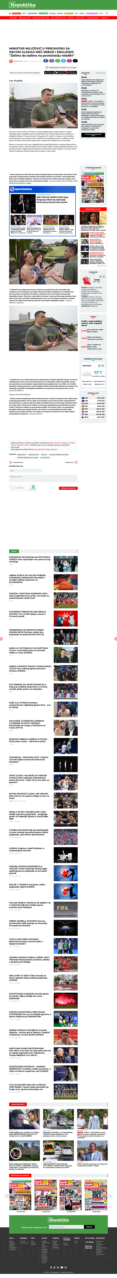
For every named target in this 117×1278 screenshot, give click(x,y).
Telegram (20, 445)
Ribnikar (71, 17)
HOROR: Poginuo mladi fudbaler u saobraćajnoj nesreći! (26, 849)
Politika (80, 1130)
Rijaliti (55, 1243)
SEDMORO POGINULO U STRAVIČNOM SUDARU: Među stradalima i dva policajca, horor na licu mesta (93, 93)
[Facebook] (45, 60)
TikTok (13, 445)
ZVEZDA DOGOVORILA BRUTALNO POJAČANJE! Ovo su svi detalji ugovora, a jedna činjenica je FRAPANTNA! (30, 1014)
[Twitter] (75, 60)
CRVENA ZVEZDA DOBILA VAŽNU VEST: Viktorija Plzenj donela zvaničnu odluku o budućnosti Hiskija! (29, 959)
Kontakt (98, 1249)
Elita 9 (11, 1130)
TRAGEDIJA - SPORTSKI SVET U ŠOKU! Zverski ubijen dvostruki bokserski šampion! (28, 759)
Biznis (77, 1238)
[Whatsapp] (57, 60)
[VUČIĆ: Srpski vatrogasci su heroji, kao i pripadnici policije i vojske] (92, 1150)
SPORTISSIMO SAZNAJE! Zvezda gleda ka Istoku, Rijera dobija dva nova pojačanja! (29, 996)
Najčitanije (100, 73)
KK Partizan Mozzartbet (44, 194)
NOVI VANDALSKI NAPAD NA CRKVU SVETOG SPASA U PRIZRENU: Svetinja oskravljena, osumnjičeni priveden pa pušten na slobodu (93, 115)
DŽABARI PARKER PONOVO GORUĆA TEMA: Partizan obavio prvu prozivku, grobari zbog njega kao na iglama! (66, 230)
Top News (89, 1242)
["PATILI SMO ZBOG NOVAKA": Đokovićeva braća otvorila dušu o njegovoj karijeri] (66, 946)
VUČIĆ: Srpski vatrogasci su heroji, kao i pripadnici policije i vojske (92, 1165)
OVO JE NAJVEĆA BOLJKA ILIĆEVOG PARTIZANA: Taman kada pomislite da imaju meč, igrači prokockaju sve (28, 1087)
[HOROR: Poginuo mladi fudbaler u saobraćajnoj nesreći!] (66, 855)
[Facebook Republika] (51, 1267)
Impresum (99, 1241)
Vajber (26, 445)
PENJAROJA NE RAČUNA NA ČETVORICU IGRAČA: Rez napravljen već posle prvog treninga (30, 559)
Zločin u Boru (80, 17)
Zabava (82, 13)
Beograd (12, 1243)
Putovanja (90, 1238)
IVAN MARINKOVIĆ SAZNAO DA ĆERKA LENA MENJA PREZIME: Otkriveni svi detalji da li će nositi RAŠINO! (92, 82)
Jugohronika (47, 1162)
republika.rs (56, 1272)
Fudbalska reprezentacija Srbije (58, 454)
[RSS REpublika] (62, 1267)
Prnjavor (44, 454)
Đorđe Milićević (21, 454)
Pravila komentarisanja (101, 1247)
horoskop (93, 272)
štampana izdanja (21, 1175)
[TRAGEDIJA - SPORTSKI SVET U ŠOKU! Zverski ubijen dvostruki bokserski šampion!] (66, 764)
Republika (100, 1238)
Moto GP (45, 1253)
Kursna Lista (93, 393)
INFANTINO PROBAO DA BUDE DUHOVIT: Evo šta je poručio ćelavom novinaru (34, 230)
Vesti (24, 13)
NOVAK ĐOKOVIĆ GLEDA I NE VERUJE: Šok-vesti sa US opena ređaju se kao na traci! (29, 796)
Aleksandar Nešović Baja (41, 17)
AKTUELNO (13, 17)
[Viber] (51, 60)
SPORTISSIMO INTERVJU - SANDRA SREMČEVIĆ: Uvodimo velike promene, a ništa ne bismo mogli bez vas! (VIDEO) (30, 1068)
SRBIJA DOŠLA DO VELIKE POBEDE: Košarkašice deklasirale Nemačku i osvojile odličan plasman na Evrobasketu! (27, 578)
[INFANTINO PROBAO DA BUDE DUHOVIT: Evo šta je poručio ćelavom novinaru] (34, 220)
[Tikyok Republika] (54, 1267)
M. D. (20, 61)
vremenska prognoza (93, 359)
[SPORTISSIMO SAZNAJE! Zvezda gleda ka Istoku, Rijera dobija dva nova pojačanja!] (66, 1001)
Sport (26, 61)
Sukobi (33, 1244)
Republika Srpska (34, 454)
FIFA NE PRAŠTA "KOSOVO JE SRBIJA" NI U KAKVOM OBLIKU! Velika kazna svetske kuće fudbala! (30, 905)
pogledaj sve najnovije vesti (93, 135)
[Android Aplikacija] (49, 73)
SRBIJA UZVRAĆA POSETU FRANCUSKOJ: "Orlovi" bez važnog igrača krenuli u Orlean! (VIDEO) (30, 668)
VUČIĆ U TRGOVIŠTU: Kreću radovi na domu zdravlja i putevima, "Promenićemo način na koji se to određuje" (93, 103)
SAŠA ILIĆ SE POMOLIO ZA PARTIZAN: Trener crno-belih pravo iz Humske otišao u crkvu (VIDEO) (28, 650)
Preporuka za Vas (93, 209)
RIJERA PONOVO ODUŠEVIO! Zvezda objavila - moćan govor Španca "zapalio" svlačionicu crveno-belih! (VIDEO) (29, 1032)
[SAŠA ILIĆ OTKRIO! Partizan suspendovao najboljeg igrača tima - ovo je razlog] (66, 710)
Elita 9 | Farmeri (66, 1239)
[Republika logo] (22, 5)
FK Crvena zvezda (48, 226)
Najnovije (85, 73)
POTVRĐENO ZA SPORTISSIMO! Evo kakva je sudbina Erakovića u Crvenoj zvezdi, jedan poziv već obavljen (28, 686)
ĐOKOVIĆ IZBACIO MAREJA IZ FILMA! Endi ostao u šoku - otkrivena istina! (28, 740)
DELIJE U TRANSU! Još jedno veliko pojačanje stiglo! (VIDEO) (27, 885)
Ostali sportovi (44, 1255)
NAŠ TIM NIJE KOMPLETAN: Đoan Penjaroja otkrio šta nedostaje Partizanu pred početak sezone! (52, 199)
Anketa (93, 316)
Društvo (11, 1246)
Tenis (43, 1248)
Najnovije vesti (17, 1104)
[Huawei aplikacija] (71, 73)
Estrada (55, 1241)
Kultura (55, 1246)
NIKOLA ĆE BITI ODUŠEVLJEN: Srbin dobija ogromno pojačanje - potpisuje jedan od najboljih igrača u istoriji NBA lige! (28, 815)
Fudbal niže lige (45, 1243)
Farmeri (66, 1245)
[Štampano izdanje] (20, 1195)
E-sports (45, 1259)
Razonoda (56, 1248)
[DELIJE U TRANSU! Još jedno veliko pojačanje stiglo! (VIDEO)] (66, 891)
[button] (100, 276)
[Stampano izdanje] (93, 187)
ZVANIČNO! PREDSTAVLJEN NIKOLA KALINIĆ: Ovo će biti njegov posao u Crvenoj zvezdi (27, 614)
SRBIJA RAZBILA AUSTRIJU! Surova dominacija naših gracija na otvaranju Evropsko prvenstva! (28, 923)
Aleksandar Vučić (24, 17)
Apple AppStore (52, 449)
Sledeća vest (69, 462)
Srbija (11, 1241)
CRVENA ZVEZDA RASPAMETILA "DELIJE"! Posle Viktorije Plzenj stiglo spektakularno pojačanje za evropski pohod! (28, 869)
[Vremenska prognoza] (86, 373)
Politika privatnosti (99, 1253)
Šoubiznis (56, 1244)
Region (33, 1243)
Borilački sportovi (45, 1250)
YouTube (72, 443)
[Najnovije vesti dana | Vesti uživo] (43, 13)
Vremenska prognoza (13, 1248)
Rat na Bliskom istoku (58, 17)
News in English (88, 1247)
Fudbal (44, 1241)
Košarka (44, 1246)
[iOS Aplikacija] (60, 73)
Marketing (99, 1251)
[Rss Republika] (58, 1267)
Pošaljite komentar (68, 488)
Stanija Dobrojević (107, 17)
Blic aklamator (45, 457)
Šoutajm (44, 1257)
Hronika (60, 13)
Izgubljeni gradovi (93, 17)
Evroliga (44, 1261)
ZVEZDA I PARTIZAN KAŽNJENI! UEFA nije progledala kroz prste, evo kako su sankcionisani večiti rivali (50, 230)
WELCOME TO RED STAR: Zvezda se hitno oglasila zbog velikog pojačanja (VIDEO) (28, 977)
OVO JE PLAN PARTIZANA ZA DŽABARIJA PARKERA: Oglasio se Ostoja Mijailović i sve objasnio (18, 230)
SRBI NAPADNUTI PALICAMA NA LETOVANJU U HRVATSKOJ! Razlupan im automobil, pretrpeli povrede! (92, 127)
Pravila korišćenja (99, 1243)
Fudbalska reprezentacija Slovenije (27, 457)
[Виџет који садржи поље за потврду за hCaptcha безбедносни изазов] (23, 487)
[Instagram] (69, 60)
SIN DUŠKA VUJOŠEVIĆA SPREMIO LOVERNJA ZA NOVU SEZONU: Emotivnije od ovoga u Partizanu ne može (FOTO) (27, 724)
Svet (76, 13)
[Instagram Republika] (66, 1267)
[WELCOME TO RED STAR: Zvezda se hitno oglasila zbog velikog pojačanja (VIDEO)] (66, 982)
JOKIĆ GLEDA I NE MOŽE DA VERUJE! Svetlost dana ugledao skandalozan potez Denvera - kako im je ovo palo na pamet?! (29, 778)
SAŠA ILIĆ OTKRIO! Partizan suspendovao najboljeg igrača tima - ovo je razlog (30, 705)
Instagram (64, 443)
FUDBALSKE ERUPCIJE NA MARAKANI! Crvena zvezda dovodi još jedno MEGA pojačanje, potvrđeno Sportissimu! (28, 832)
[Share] (55, 794)
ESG (75, 1243)
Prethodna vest (18, 462)
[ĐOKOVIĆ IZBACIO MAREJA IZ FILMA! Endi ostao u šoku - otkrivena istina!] (66, 746)
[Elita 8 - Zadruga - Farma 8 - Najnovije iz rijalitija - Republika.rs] (92, 13)
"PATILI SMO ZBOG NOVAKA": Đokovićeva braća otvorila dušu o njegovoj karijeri (26, 941)
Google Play (40, 449)
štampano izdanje (93, 168)
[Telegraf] (63, 60)
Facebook (55, 443)
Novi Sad (87, 366)
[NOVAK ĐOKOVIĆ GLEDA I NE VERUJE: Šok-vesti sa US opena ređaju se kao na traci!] (66, 801)
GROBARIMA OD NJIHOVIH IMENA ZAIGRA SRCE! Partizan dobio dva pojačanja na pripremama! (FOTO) (26, 632)
